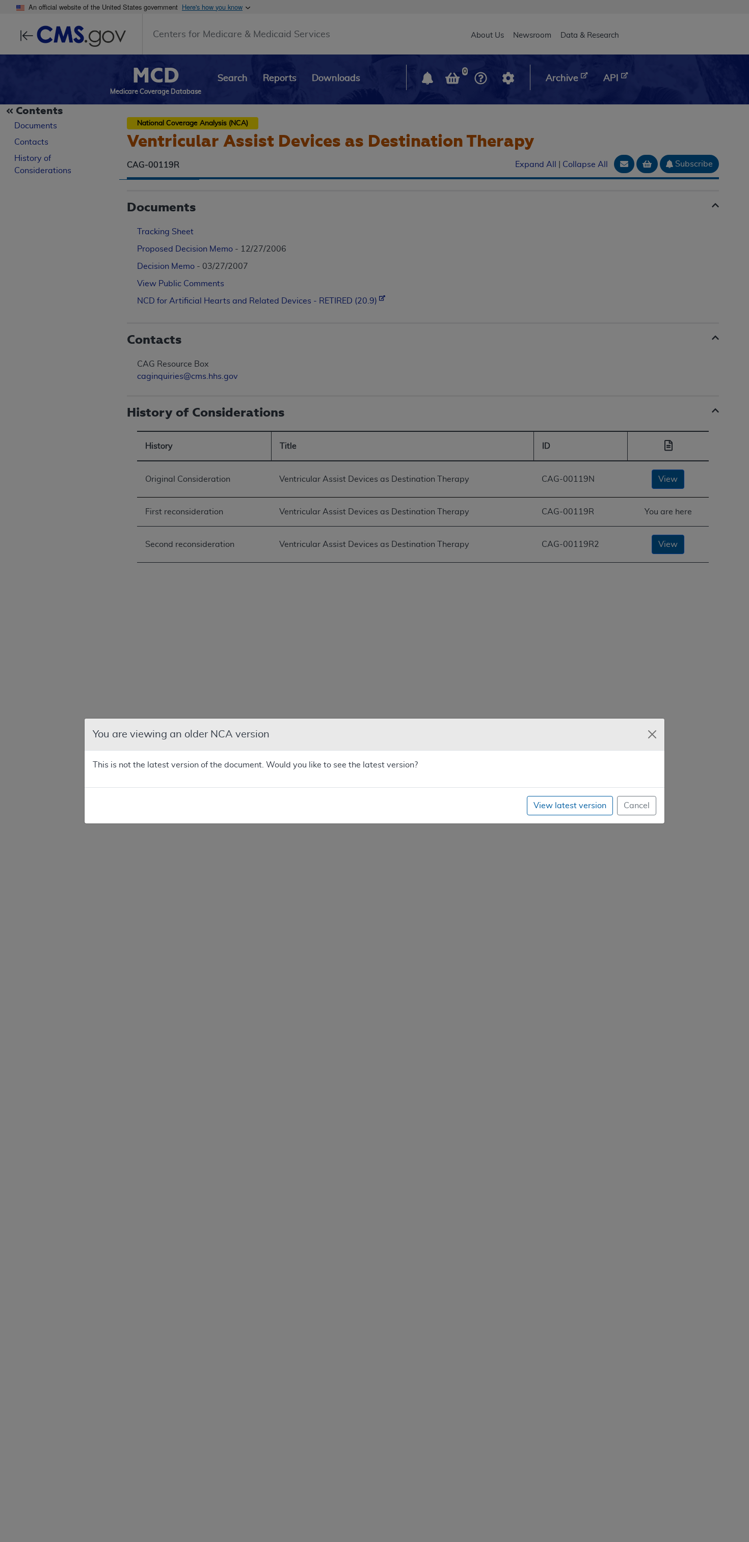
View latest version (569, 806)
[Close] (652, 734)
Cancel (637, 806)
